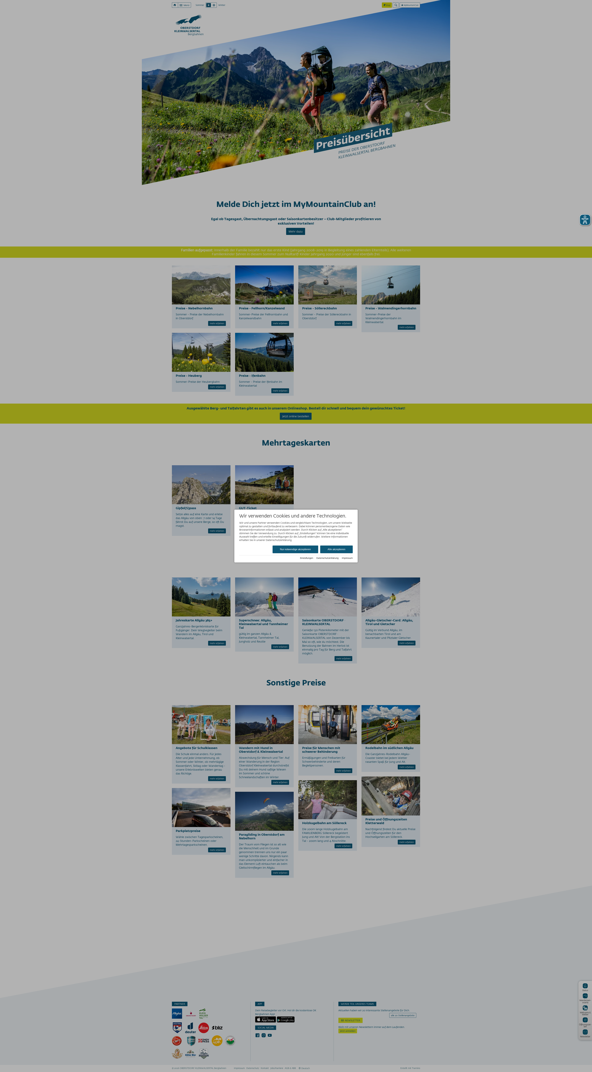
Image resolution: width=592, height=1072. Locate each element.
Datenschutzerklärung (327, 558)
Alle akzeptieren (336, 549)
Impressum (347, 558)
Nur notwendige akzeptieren (295, 549)
